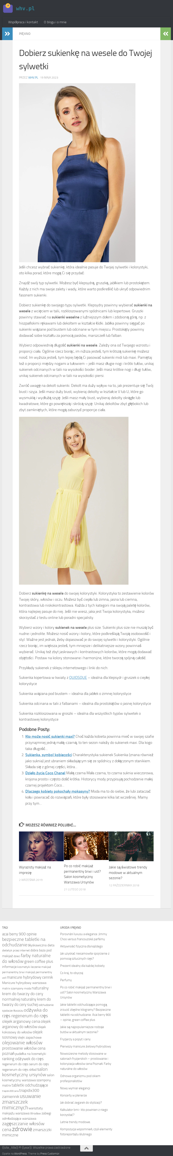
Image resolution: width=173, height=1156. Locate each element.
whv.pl (33, 77)
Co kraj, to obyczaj (71, 973)
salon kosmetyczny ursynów (25, 1071)
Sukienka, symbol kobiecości (48, 755)
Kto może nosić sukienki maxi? (50, 736)
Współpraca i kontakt (23, 22)
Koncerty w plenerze (73, 1095)
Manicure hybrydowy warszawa (24, 983)
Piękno (25, 34)
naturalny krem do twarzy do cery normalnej (25, 993)
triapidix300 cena (10, 1091)
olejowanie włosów (22, 1043)
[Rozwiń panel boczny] (7, 33)
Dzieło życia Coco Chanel (45, 773)
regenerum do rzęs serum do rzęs (25, 1064)
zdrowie (22, 1129)
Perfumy (66, 980)
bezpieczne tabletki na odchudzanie (23, 942)
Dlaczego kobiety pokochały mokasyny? (57, 791)
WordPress (20, 1153)
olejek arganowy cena (21, 1021)
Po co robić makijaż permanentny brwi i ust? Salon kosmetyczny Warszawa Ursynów (86, 992)
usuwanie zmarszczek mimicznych (21, 1102)
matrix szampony (12, 988)
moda (27, 988)
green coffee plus (38, 961)
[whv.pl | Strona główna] (19, 8)
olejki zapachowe (30, 1037)
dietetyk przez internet (16, 950)
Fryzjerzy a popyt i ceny (75, 1039)
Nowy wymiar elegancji (75, 1088)
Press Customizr (49, 1153)
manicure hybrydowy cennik (30, 977)
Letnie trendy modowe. (75, 1122)
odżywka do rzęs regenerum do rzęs (25, 1013)
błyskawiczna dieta (41, 945)
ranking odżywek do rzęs (23, 1059)
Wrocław (35, 1113)
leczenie (36, 967)
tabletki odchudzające (30, 1085)
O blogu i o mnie (55, 22)
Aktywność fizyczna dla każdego (81, 946)
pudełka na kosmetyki (30, 1054)
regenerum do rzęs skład (19, 1070)
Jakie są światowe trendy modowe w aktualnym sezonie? (128, 872)
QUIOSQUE (78, 677)
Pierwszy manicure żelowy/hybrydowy (85, 1046)
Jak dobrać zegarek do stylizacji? (81, 1102)
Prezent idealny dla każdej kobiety (82, 966)
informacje (9, 967)
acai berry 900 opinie (19, 934)
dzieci (17, 956)
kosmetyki (23, 967)
